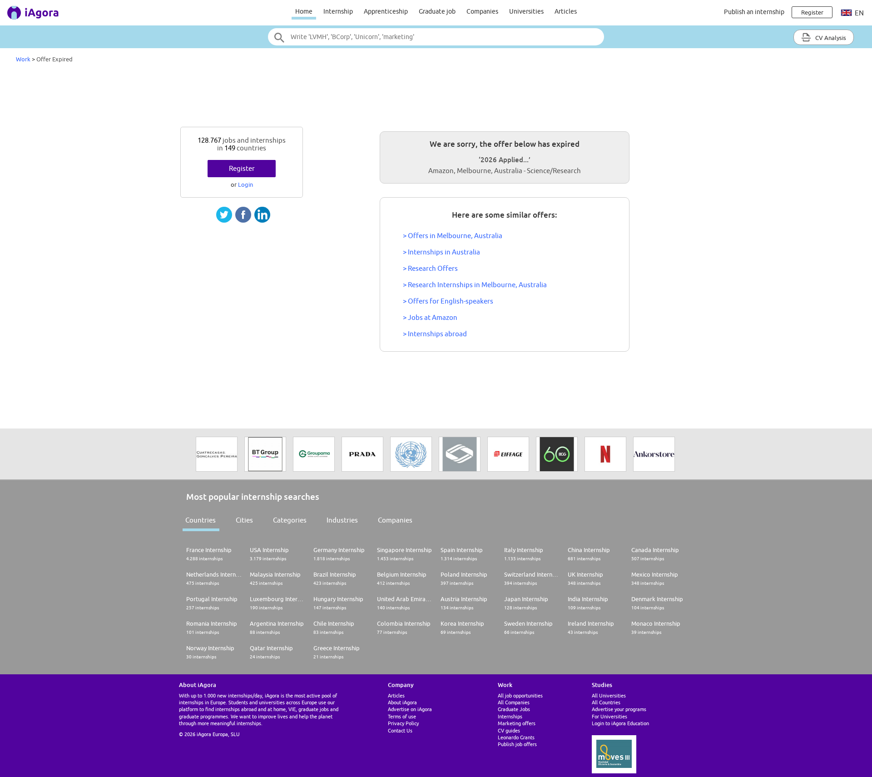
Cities (244, 520)
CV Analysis (830, 37)
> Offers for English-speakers (448, 301)
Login (245, 184)
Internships (510, 716)
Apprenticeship (386, 11)
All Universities (609, 695)
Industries (342, 520)
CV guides (509, 730)
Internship (338, 11)
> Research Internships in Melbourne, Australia (475, 285)
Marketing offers (516, 723)
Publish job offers (517, 744)
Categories (290, 520)
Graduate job (437, 11)
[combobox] (436, 36)
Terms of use (402, 716)
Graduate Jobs (514, 709)
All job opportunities (520, 695)
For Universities (609, 716)
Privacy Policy (403, 723)
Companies (482, 11)
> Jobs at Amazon (430, 317)
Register (242, 168)
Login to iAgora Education (620, 723)
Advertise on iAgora (410, 709)
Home (303, 11)
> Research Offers (430, 268)
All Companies (514, 702)
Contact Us (400, 730)
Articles (566, 11)
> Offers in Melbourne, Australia (452, 235)
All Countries (606, 702)
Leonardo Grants (516, 737)
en (858, 13)
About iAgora (402, 702)
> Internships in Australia (441, 252)
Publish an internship (754, 11)
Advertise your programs (619, 709)
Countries (200, 520)
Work (23, 59)
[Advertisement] (436, 97)
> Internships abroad (435, 334)
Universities (526, 11)
